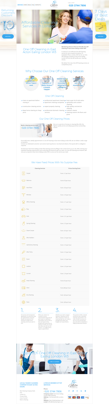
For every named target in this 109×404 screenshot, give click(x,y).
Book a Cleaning (24, 399)
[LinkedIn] (81, 391)
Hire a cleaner (54, 362)
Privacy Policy (23, 396)
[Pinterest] (85, 391)
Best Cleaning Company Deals (27, 391)
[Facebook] (69, 391)
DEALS (29, 5)
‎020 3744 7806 (30, 127)
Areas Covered (23, 398)
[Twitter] (73, 391)
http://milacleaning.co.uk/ (56, 400)
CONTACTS (37, 5)
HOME (25, 5)
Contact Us (22, 394)
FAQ (21, 392)
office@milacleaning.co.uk (55, 402)
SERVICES (20, 5)
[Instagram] (77, 391)
